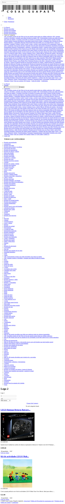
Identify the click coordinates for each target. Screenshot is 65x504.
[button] (5, 15)
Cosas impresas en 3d (44, 44)
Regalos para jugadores (37, 70)
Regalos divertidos (48, 65)
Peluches (6, 61)
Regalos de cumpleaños (54, 62)
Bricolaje (35, 42)
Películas (58, 59)
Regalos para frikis (55, 68)
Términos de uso (58, 501)
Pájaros (39, 59)
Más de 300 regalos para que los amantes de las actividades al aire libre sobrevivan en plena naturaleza (33, 57)
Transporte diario (37, 79)
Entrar (9, 17)
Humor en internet (38, 50)
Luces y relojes (36, 53)
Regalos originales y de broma (22, 67)
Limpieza (29, 53)
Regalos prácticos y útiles (11, 76)
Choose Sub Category (32, 403)
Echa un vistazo (5, 453)
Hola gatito (30, 50)
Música (11, 59)
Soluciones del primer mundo (23, 77)
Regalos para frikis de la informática (13, 182)
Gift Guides (40, 134)
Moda (47, 58)
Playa (26, 61)
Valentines (7, 81)
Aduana (49, 39)
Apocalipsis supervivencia (31, 41)
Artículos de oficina (57, 41)
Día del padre (34, 45)
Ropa (48, 76)
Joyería (24, 51)
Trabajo (15, 79)
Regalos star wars (42, 76)
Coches (22, 44)
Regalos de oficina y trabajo (26, 65)
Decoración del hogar (20, 45)
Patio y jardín (52, 59)
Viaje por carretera (18, 81)
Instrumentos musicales (10, 231)
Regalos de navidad (59, 64)
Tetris (5, 79)
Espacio (55, 47)
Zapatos (28, 81)
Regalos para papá (20, 74)
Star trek (45, 77)
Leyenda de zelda (13, 53)
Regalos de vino (38, 65)
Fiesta (20, 48)
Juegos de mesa (39, 51)
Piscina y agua (17, 61)
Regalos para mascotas (25, 73)
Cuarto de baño (8, 191)
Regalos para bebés (13, 68)
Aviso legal (27, 501)
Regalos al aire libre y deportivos (42, 61)
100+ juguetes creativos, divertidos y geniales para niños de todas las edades (32, 37)
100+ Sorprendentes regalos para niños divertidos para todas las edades (23, 256)
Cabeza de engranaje (9, 368)
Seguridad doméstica (9, 77)
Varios (11, 81)
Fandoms (15, 48)
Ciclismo (17, 44)
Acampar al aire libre (22, 39)
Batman (6, 42)
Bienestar (23, 42)
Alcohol (53, 39)
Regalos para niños (48, 73)
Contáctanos (44, 81)
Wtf (25, 81)
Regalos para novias (58, 73)
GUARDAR (4, 442)
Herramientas (59, 48)
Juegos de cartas (30, 51)
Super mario (51, 77)
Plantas (23, 61)
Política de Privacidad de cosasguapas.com (42, 501)
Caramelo (12, 44)
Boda (27, 42)
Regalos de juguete (48, 64)
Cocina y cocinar (33, 44)
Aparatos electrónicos (18, 41)
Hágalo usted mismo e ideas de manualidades (44, 48)
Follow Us (33, 134)
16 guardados (4, 498)
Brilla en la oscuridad (44, 42)
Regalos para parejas (30, 74)
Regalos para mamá (13, 73)
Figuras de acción (26, 48)
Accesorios (31, 39)
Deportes (28, 45)
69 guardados (4, 451)
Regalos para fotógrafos (43, 68)
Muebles (6, 59)
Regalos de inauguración (22, 64)
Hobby (6, 50)
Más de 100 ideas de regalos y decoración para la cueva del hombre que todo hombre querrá (28, 342)
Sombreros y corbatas (37, 77)
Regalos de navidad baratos (11, 65)
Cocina (26, 44)
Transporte (30, 79)
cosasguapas (53, 44)
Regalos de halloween (10, 64)
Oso (36, 59)
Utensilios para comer (55, 79)
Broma (52, 42)
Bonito (31, 42)
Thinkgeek (10, 79)
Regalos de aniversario (27, 62)
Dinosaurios (42, 45)
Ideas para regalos (48, 50)
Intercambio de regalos (16, 51)
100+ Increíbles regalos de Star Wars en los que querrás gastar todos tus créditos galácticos (28, 36)
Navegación (16, 59)
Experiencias (60, 47)
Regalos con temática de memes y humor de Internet (18, 369)
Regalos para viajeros (42, 74)
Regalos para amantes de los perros (13, 345)
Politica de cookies (6, 502)
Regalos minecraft (9, 67)
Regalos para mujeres (37, 73)
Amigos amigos (8, 41)
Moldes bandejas (56, 58)
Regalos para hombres (25, 70)
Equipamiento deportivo (10, 47)
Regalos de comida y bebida (40, 62)
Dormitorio (48, 45)
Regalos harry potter (58, 65)
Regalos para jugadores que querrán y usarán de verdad (19, 371)
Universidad (46, 79)
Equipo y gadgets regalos (45, 47)
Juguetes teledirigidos (58, 51)
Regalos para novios (9, 74)
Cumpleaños (10, 45)
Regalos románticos (23, 76)
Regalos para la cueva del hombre (22, 71)
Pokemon (30, 61)
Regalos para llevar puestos (39, 71)
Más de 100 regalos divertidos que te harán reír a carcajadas (47, 55)
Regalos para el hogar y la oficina (27, 68)
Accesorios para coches (40, 39)
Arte (50, 41)
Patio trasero (44, 59)
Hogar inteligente (12, 50)
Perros (11, 61)
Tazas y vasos (58, 77)
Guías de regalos (35, 81)
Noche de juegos (24, 59)
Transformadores (22, 79)
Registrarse (11, 18)
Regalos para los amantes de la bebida (14, 383)
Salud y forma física (55, 76)
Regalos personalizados (54, 74)
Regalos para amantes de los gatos (40, 67)
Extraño (6, 48)
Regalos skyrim (33, 76)
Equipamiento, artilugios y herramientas (27, 47)
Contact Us (46, 134)
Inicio (55, 50)
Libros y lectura (22, 53)
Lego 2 (6, 53)
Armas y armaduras (44, 41)
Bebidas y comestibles (14, 42)
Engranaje (60, 45)
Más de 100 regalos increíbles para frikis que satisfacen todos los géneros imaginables (27, 56)
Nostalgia (31, 59)
